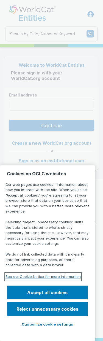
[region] (47, 253)
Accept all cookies (47, 292)
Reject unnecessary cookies (47, 309)
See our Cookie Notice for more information (43, 276)
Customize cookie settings (47, 324)
